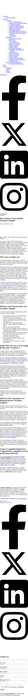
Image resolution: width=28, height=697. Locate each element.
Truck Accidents (13, 56)
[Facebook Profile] (14, 119)
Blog (4, 65)
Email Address (3, 667)
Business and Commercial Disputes (18, 23)
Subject (2, 675)
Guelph (8, 69)
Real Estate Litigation (14, 30)
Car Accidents (12, 41)
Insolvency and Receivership (16, 27)
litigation (14, 328)
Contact (5, 66)
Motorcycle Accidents (14, 44)
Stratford (8, 72)
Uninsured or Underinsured (16, 58)
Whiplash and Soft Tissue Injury (17, 59)
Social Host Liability (14, 54)
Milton (7, 70)
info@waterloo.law (22, 498)
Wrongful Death (13, 61)
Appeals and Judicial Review (16, 63)
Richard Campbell (10, 17)
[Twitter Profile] (14, 148)
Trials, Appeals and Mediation (13, 62)
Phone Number (3, 671)
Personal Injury (10, 37)
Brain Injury (12, 40)
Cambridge (9, 68)
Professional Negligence (15, 48)
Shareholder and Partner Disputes (17, 31)
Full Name (2, 662)
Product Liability (13, 47)
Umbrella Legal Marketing (13, 695)
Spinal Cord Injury (14, 55)
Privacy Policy (12, 687)
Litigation (8, 20)
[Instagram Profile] (14, 212)
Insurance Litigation (14, 42)
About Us (5, 16)
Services (5, 19)
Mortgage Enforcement (15, 28)
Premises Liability (13, 45)
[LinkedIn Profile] (14, 180)
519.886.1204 (3, 74)
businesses (15, 462)
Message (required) (4, 679)
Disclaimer (21, 687)
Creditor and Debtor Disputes (16, 26)
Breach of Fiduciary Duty (15, 21)
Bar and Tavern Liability (15, 38)
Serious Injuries (13, 52)
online (19, 471)
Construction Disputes (14, 24)
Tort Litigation (12, 35)
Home (1, 237)
